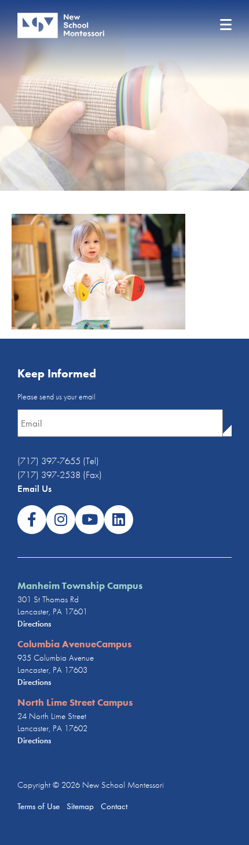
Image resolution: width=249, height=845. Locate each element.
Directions (34, 623)
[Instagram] (60, 519)
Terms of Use (38, 806)
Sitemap (79, 806)
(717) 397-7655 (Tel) (58, 460)
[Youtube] (89, 519)
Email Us (34, 488)
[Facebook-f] (31, 519)
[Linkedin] (118, 519)
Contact (114, 806)
